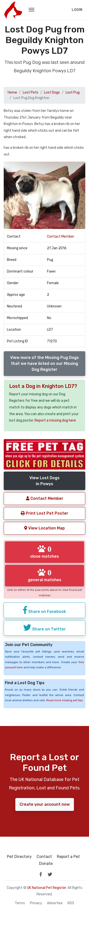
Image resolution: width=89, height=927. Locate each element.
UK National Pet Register (46, 888)
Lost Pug (73, 92)
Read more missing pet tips (64, 700)
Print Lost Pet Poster (46, 513)
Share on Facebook (46, 611)
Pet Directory (19, 856)
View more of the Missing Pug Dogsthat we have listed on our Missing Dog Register (44, 363)
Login (77, 10)
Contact (44, 856)
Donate (46, 863)
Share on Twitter (48, 629)
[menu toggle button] (31, 10)
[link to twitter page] (50, 874)
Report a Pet (68, 856)
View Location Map (46, 528)
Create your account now (45, 804)
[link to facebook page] (40, 874)
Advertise (55, 903)
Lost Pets (30, 92)
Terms (20, 903)
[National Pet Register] (13, 10)
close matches (44, 552)
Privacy (36, 903)
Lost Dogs (52, 92)
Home (12, 92)
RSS (70, 903)
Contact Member (60, 236)
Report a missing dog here (55, 420)
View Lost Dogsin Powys (44, 481)
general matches (44, 575)
